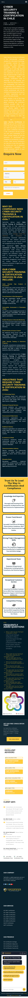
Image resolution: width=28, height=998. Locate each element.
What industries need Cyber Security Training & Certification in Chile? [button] (14, 666)
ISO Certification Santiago (10, 942)
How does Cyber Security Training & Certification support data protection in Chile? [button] (13, 678)
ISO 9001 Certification (9, 910)
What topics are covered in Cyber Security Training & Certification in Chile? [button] (14, 674)
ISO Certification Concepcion (11, 946)
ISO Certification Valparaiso (11, 944)
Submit (8, 193)
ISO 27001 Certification (9, 919)
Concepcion (7, 119)
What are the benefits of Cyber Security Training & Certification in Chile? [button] (14, 662)
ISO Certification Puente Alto (11, 948)
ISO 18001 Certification (9, 914)
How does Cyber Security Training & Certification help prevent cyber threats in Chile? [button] (13, 670)
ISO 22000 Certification (9, 917)
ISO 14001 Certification (9, 912)
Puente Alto (19, 117)
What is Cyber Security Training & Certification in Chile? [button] (14, 632)
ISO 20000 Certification (9, 921)
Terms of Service (15, 995)
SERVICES (13, 23)
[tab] (14, 632)
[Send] (24, 989)
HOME (5, 23)
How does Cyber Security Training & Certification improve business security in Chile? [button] (13, 686)
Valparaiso (12, 117)
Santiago (6, 117)
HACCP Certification (9, 923)
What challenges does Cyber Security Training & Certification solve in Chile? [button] (13, 682)
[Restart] (22, 953)
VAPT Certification (8, 925)
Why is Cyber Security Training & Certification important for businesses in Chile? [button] (13, 654)
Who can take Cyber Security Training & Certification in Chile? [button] (14, 658)
